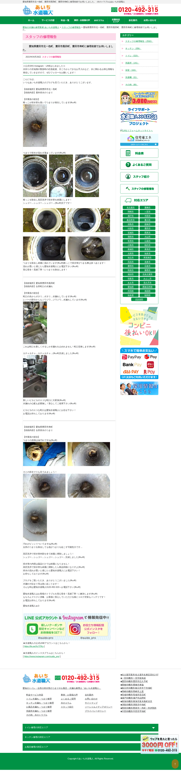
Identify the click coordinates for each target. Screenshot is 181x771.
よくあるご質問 (68, 699)
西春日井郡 (147, 287)
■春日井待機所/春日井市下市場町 (136, 688)
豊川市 (147, 220)
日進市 (147, 266)
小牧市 (131, 245)
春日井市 (131, 220)
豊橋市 (147, 207)
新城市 (131, 249)
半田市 (147, 216)
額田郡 (147, 295)
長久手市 (147, 282)
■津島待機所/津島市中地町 (133, 705)
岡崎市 (131, 211)
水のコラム (66, 703)
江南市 (147, 241)
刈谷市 (131, 228)
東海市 (147, 249)
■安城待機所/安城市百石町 (133, 695)
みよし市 (147, 278)
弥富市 (131, 278)
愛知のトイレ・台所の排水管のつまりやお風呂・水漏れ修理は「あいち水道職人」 (62, 688)
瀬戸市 (131, 216)
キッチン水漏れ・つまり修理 (40, 703)
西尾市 (147, 232)
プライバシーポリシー (95, 711)
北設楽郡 (139, 299)
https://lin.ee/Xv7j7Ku (34, 646)
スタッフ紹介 (67, 707)
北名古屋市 (147, 274)
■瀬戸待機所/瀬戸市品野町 (133, 698)
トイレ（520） (132, 56)
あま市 (131, 282)
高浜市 (131, 262)
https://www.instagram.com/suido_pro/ (42, 656)
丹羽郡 (131, 291)
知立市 (131, 257)
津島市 (131, 224)
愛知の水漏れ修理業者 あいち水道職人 (41, 27)
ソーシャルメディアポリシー (98, 707)
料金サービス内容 (34, 695)
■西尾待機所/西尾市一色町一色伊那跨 (138, 708)
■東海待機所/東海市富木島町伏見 (136, 701)
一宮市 (147, 211)
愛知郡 (131, 287)
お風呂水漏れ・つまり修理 (39, 707)
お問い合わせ (91, 699)
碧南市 (147, 224)
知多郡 (131, 295)
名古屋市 (131, 207)
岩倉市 (147, 262)
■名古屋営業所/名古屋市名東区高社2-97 (139, 675)
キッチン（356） (133, 48)
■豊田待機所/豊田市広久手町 (134, 681)
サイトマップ (91, 703)
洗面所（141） (132, 63)
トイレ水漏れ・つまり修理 (39, 699)
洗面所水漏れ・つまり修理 (39, 711)
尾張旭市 (147, 257)
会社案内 (89, 695)
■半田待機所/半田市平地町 (133, 711)
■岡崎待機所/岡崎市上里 (132, 691)
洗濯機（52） (131, 77)
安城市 (131, 232)
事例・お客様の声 (69, 695)
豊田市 (147, 228)
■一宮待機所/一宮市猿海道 (133, 678)
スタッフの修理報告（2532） (139, 41)
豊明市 (131, 266)
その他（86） (131, 85)
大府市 (131, 253)
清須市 (131, 274)
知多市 (147, 253)
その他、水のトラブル (36, 715)
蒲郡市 (131, 236)
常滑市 (131, 241)
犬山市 (147, 236)
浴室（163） (131, 70)
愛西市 (147, 270)
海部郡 (147, 291)
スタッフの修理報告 (71, 27)
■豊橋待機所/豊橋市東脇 (132, 685)
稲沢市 (147, 245)
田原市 (131, 270)
